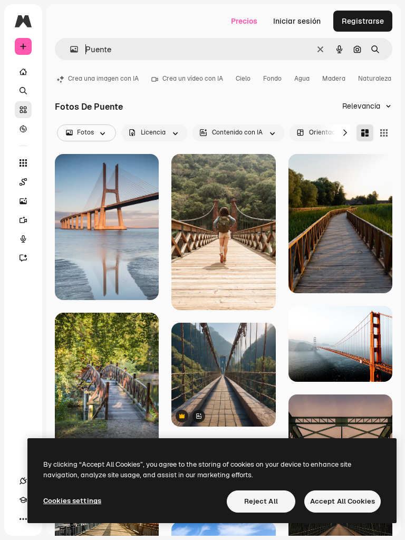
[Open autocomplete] (69, 49)
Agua (302, 78)
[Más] (23, 518)
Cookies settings (72, 500)
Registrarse (363, 21)
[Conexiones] (23, 480)
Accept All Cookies (342, 501)
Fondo (272, 78)
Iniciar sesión (297, 21)
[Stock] (23, 109)
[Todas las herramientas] (23, 163)
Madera (333, 78)
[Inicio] (23, 71)
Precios (244, 21)
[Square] (383, 132)
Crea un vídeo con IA (192, 78)
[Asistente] (23, 257)
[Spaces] (23, 181)
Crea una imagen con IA (103, 78)
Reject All (261, 501)
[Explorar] (23, 128)
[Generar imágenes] (23, 200)
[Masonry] (364, 132)
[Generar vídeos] (23, 219)
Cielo (243, 78)
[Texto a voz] (23, 238)
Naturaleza (374, 78)
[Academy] (23, 499)
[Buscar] (23, 90)
